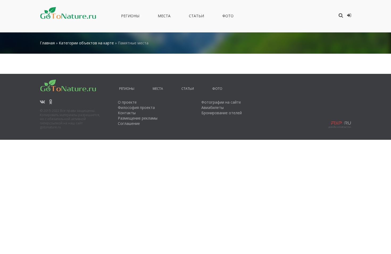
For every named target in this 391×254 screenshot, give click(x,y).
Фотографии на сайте (221, 102)
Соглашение (129, 123)
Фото (228, 16)
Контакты (127, 112)
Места (164, 16)
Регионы (130, 16)
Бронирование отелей (221, 112)
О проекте (127, 102)
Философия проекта (136, 107)
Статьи (196, 16)
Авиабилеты (212, 107)
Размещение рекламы (137, 118)
